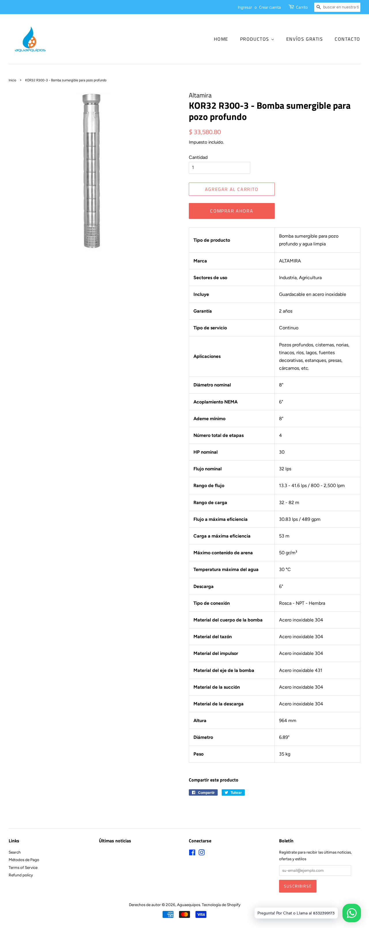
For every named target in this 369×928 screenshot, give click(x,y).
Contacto (347, 38)
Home (221, 38)
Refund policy (21, 875)
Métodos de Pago (24, 859)
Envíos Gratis (304, 38)
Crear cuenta (270, 7)
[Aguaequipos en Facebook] (192, 853)
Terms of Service (23, 867)
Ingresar (245, 7)
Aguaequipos (188, 904)
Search (15, 852)
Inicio (12, 80)
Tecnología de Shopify (221, 904)
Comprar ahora (231, 210)
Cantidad (198, 157)
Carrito (302, 7)
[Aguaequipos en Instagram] (201, 853)
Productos (255, 38)
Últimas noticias (115, 840)
